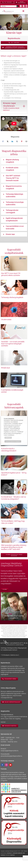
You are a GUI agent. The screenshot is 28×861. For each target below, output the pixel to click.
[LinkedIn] (12, 141)
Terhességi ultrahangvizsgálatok (12, 297)
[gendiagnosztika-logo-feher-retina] (14, 640)
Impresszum (9, 853)
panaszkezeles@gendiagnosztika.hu (11, 756)
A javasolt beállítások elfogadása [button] (13, 441)
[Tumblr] (17, 141)
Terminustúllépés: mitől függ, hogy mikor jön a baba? (13, 522)
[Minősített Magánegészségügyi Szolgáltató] (14, 783)
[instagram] (24, 6)
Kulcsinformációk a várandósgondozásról (8, 450)
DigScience (12, 855)
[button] (14, 160)
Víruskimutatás (6, 320)
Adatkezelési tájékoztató (17, 853)
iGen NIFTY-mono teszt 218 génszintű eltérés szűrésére (10, 274)
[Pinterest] (21, 141)
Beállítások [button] (8, 437)
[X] (7, 141)
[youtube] (26, 6)
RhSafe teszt (5, 368)
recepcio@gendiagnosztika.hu (9, 750)
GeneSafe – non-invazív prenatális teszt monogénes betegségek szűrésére (12, 344)
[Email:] (26, 141)
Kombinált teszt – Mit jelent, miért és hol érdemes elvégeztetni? (13, 498)
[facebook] (21, 6)
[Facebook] (2, 141)
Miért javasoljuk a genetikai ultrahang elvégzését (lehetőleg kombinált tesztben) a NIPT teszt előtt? (13, 547)
